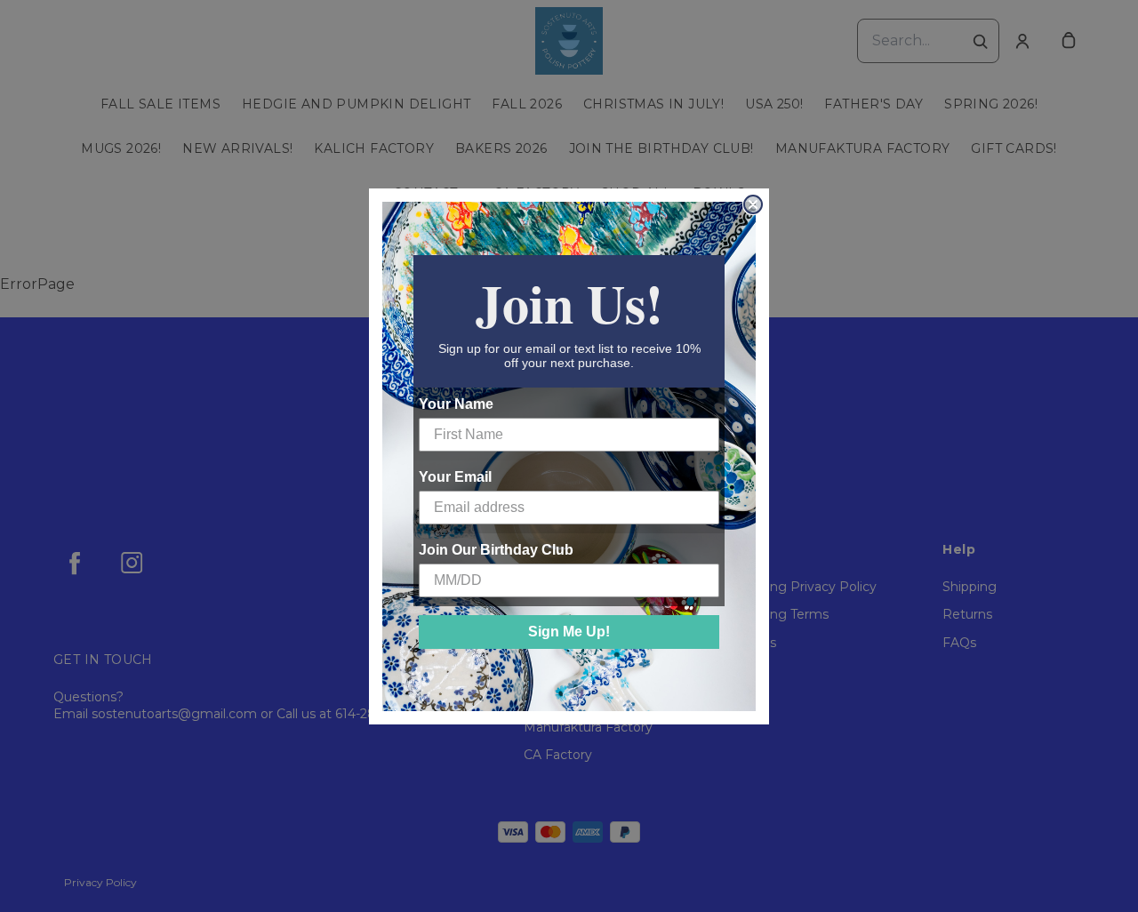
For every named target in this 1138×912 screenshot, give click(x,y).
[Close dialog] (753, 204)
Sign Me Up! (569, 631)
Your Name (456, 404)
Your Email (455, 476)
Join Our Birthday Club (496, 549)
